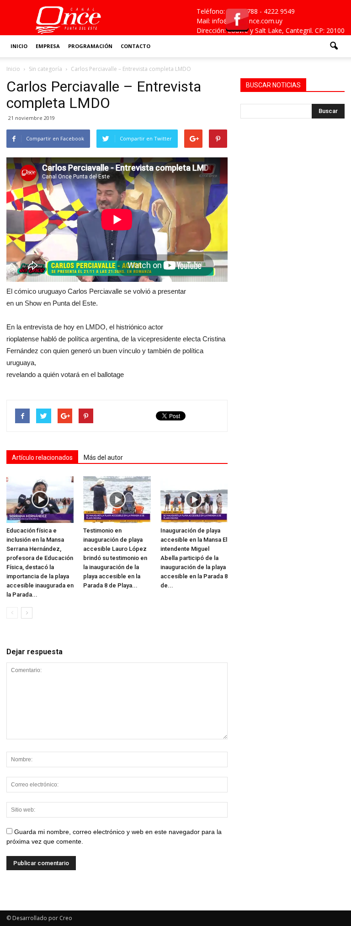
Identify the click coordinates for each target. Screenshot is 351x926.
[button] (334, 46)
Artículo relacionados (42, 457)
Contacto (135, 46)
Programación (90, 46)
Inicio (19, 46)
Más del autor (103, 457)
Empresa (48, 46)
